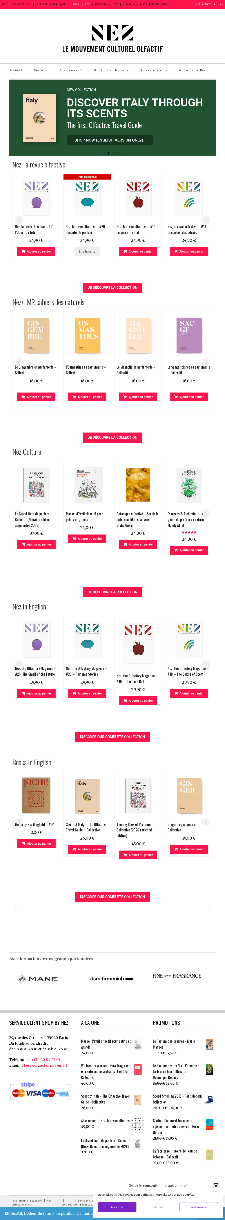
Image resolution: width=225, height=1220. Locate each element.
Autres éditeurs (154, 70)
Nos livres (68, 70)
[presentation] (19, 219)
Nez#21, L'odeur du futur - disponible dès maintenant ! (57, 1213)
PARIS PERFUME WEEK (153, 4)
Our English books (109, 70)
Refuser (158, 1207)
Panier (218, 4)
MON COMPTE (203, 4)
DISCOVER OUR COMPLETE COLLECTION (112, 737)
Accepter (117, 1207)
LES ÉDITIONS (21, 4)
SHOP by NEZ (81, 4)
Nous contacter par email (44, 1065)
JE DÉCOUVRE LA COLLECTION (112, 287)
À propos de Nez (192, 70)
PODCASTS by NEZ (106, 4)
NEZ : (6, 4)
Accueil (16, 70)
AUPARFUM (128, 4)
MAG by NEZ (60, 4)
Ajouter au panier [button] (39, 251)
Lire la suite (87, 251)
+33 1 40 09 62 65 (45, 1059)
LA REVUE (41, 4)
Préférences (199, 1207)
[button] (216, 1186)
